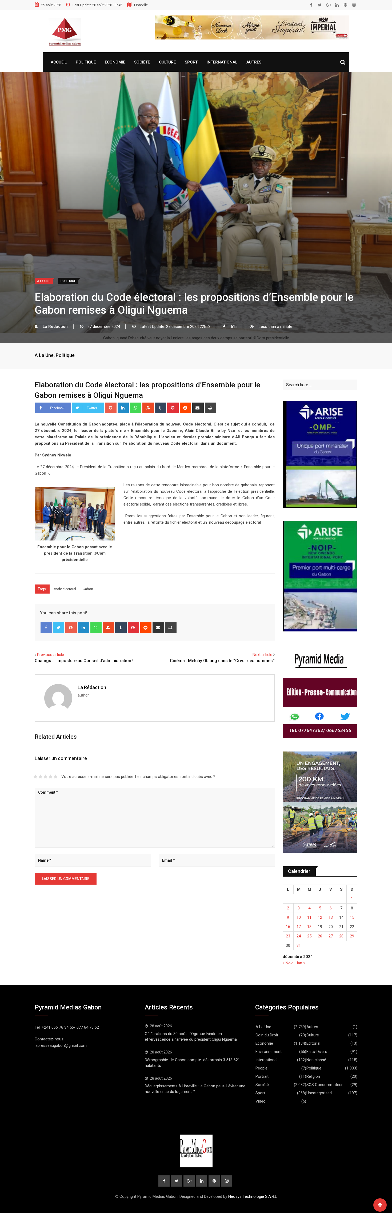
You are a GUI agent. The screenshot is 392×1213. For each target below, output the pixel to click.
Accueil (59, 62)
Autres (253, 62)
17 (299, 926)
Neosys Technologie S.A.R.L (252, 1196)
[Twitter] (59, 627)
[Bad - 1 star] (35, 776)
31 (299, 945)
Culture (167, 62)
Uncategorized (319, 1093)
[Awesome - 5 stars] (55, 776)
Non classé (316, 1059)
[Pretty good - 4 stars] (50, 776)
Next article (262, 654)
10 (299, 917)
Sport (191, 62)
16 (288, 926)
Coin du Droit (266, 1035)
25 (309, 936)
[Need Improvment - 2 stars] (40, 776)
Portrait (262, 1076)
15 (352, 917)
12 (320, 917)
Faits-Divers (316, 1051)
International (222, 62)
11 (309, 917)
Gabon (88, 589)
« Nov (288, 963)
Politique (86, 62)
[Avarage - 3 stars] (45, 776)
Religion (313, 1076)
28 (341, 936)
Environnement (268, 1051)
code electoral (65, 589)
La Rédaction (92, 687)
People (261, 1068)
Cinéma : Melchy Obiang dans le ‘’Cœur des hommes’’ (222, 660)
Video (260, 1101)
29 (352, 936)
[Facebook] (46, 627)
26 (320, 936)
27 (331, 936)
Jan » (300, 963)
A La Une (44, 355)
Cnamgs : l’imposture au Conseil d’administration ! (84, 660)
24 (299, 936)
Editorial (313, 1043)
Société (142, 62)
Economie (115, 62)
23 (288, 936)
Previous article (50, 654)
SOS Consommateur (324, 1084)
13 (331, 917)
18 (309, 926)
